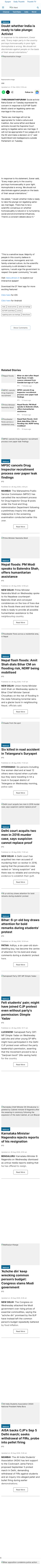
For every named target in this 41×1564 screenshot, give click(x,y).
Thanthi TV (31, 2)
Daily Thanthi (19, 2)
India (26, 12)
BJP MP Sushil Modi (8, 310)
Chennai (6, 12)
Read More (20, 527)
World (34, 12)
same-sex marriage (24, 306)
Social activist (12, 306)
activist (19, 310)
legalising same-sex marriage (11, 314)
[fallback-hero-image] (8, 378)
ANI (2, 83)
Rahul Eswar (26, 314)
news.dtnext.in (13, 278)
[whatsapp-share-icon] (3, 93)
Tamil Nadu (17, 12)
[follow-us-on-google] (37, 92)
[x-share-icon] (8, 93)
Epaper (8, 2)
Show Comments (20, 328)
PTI (2, 482)
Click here (5, 295)
